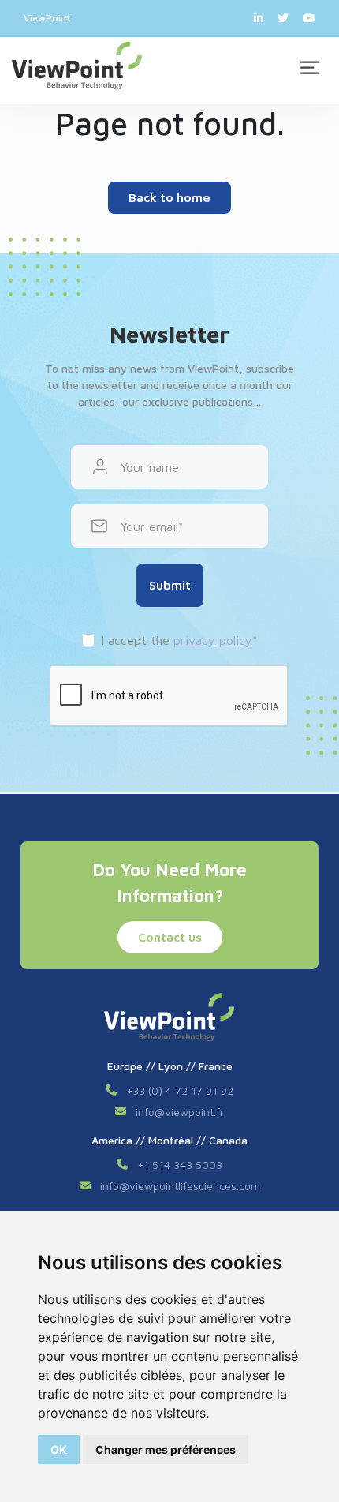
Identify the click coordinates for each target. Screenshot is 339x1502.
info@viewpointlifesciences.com (180, 1186)
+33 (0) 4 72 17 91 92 (179, 1090)
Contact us (170, 937)
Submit (170, 585)
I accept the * (179, 640)
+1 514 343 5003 (179, 1164)
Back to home (169, 197)
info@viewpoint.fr (180, 1111)
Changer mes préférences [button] (165, 1449)
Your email (149, 526)
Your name (150, 467)
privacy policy (212, 640)
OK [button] (58, 1449)
